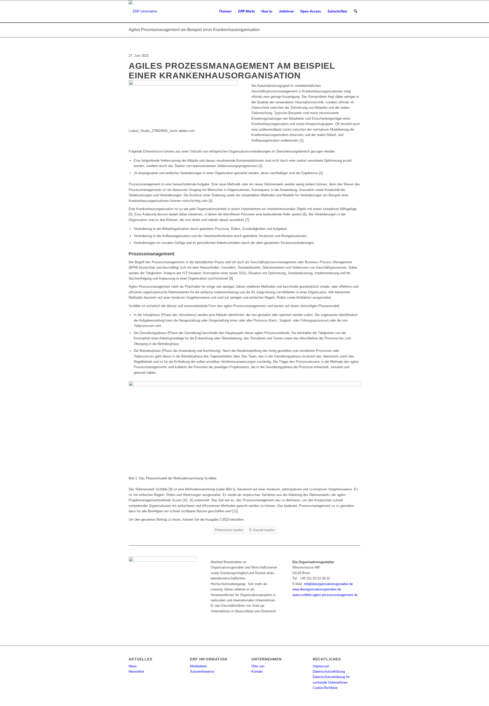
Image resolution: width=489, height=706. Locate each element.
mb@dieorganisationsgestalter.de (328, 584)
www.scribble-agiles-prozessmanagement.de (325, 595)
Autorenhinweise (202, 671)
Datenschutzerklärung (329, 671)
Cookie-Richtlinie (325, 688)
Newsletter (136, 671)
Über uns (258, 666)
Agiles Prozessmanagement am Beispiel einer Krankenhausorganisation (194, 29)
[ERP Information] (143, 11)
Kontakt (257, 671)
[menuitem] (225, 11)
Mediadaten (198, 666)
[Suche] (355, 11)
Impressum (321, 666)
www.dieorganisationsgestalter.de (316, 589)
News (133, 666)
